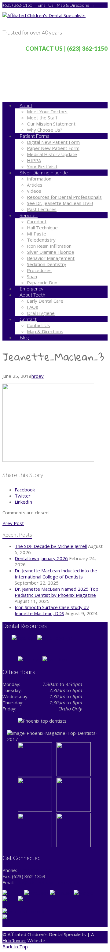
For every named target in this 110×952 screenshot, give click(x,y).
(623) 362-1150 (17, 5)
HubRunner (14, 940)
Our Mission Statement (51, 124)
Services (29, 215)
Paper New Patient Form (53, 148)
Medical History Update (52, 154)
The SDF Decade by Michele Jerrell (51, 546)
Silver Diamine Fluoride (44, 172)
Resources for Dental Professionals (64, 197)
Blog (24, 337)
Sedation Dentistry (46, 264)
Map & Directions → (75, 5)
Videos (34, 191)
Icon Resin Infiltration (49, 246)
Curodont (36, 221)
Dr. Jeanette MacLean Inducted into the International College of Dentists (56, 573)
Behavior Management (51, 258)
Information (39, 179)
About (26, 105)
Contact (28, 319)
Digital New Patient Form (53, 142)
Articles (34, 185)
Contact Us (38, 325)
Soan (32, 276)
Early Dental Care (45, 301)
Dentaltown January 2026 (41, 558)
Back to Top (15, 946)
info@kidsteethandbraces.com (47, 882)
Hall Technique (42, 227)
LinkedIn (23, 502)
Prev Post (13, 523)
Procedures (39, 270)
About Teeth (32, 294)
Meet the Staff (42, 118)
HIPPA (34, 160)
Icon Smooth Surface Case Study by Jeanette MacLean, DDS (52, 610)
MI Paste (36, 234)
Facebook (25, 490)
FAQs (32, 307)
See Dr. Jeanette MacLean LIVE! (60, 203)
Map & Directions (45, 331)
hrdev (37, 376)
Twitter (23, 496)
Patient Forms (34, 136)
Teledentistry (41, 240)
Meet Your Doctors (47, 111)
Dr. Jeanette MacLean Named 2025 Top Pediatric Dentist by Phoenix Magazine (56, 592)
